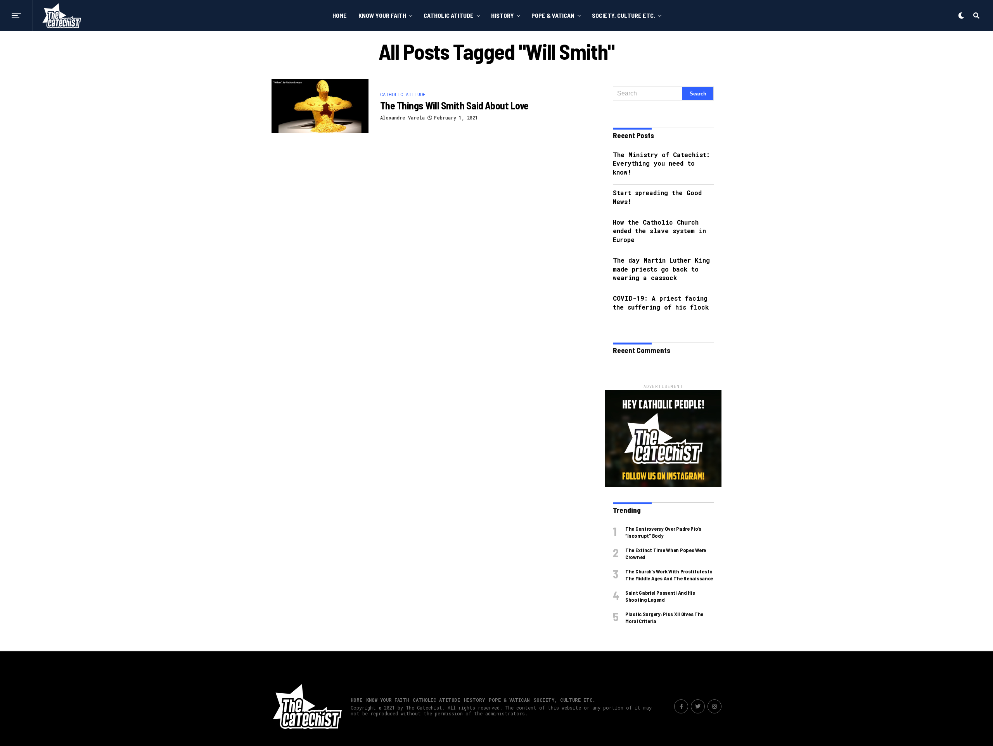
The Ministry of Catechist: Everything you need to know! (661, 163)
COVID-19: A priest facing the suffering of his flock (661, 302)
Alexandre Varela (402, 117)
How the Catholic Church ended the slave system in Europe (659, 231)
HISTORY (502, 15)
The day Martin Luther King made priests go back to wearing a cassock (661, 269)
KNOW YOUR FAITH (382, 15)
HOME (339, 15)
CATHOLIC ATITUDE (449, 15)
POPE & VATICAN (552, 15)
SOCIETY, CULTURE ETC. (623, 15)
